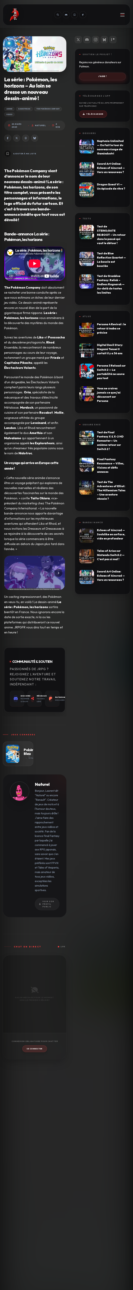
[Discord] (86, 39)
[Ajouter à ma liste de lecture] (7, 153)
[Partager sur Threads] (25, 138)
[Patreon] (112, 39)
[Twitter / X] (78, 39)
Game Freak (24, 109)
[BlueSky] (104, 39)
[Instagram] (95, 39)
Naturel (40, 125)
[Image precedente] (11, 573)
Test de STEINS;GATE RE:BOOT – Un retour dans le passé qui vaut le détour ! (111, 235)
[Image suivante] (58, 573)
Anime (9, 109)
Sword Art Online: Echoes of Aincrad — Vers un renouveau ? (111, 168)
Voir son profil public (48, 904)
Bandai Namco (93, 522)
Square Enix (92, 424)
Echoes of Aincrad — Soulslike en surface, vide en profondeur (111, 534)
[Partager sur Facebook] (7, 138)
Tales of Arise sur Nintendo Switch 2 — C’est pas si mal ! (111, 555)
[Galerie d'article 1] (34, 573)
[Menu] (122, 15)
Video (9, 114)
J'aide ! (102, 76)
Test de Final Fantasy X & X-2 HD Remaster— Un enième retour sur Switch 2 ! (110, 441)
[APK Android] (66, 14)
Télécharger (94, 114)
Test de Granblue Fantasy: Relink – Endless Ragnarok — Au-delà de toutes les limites (111, 284)
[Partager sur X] (16, 138)
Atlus (87, 316)
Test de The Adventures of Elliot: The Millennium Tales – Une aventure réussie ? (111, 490)
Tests (87, 218)
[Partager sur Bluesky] (34, 138)
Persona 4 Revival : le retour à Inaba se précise (111, 328)
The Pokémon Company (48, 109)
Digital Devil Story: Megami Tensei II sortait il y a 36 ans (110, 349)
